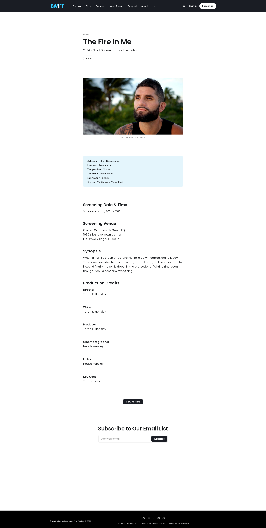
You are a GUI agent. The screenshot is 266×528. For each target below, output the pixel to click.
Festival (77, 6)
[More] (154, 6)
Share (89, 58)
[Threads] (149, 518)
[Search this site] (184, 6)
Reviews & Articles (157, 523)
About (144, 6)
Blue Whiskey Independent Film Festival (67, 521)
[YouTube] (159, 518)
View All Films (133, 401)
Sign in (193, 6)
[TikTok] (154, 518)
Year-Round (116, 6)
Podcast (100, 6)
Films (88, 6)
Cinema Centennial (127, 523)
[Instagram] (164, 518)
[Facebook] (144, 518)
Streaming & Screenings (179, 523)
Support (132, 6)
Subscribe (207, 6)
